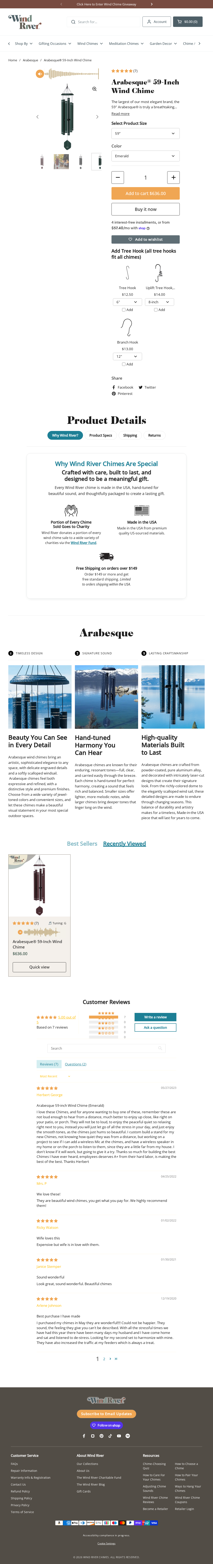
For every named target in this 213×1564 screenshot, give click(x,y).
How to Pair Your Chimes (186, 1477)
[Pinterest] (101, 1435)
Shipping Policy (21, 1498)
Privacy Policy (20, 1505)
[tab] (82, 844)
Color (116, 146)
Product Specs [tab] (100, 435)
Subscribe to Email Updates (106, 1413)
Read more (120, 113)
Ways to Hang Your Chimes (188, 1488)
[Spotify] (127, 1435)
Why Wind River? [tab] (65, 435)
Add (129, 309)
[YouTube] (118, 1435)
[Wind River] (25, 22)
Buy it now (146, 209)
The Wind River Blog (91, 1484)
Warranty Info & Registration (31, 1478)
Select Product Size (129, 123)
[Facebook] (84, 1435)
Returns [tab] (154, 435)
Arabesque (30, 60)
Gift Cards (84, 1491)
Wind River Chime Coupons (187, 1500)
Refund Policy (20, 1491)
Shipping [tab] (130, 435)
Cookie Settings (106, 1543)
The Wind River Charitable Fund (99, 1478)
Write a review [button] (155, 1017)
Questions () (75, 1064)
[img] (47, 1088)
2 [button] (104, 1358)
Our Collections (87, 1464)
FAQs (14, 1464)
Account (160, 21)
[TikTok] (110, 1435)
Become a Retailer (155, 1509)
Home (12, 60)
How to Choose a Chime (186, 1466)
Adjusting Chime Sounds (154, 1488)
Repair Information (24, 1471)
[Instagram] (92, 1435)
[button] (188, 21)
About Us (83, 1471)
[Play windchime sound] (39, 933)
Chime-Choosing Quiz (154, 1466)
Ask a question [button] (155, 1027)
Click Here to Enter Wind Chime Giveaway (106, 4)
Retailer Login (184, 1509)
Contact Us (18, 1484)
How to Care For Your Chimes (154, 1477)
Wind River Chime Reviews (155, 1500)
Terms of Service (22, 1512)
